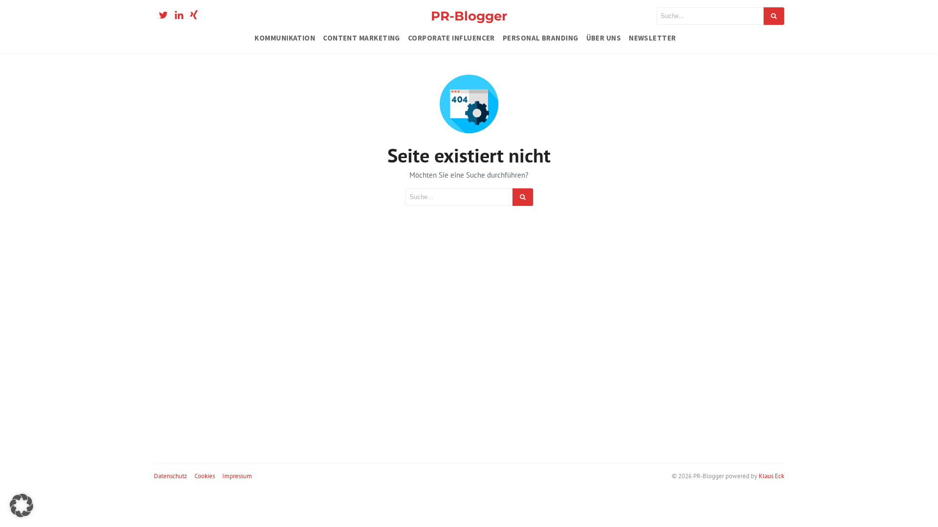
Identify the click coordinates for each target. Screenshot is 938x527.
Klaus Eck (771, 476)
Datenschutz (170, 476)
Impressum (237, 476)
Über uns (603, 37)
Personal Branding (540, 37)
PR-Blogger (469, 15)
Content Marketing (361, 37)
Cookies (204, 476)
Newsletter (652, 37)
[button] (21, 505)
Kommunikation (285, 37)
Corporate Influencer (451, 37)
